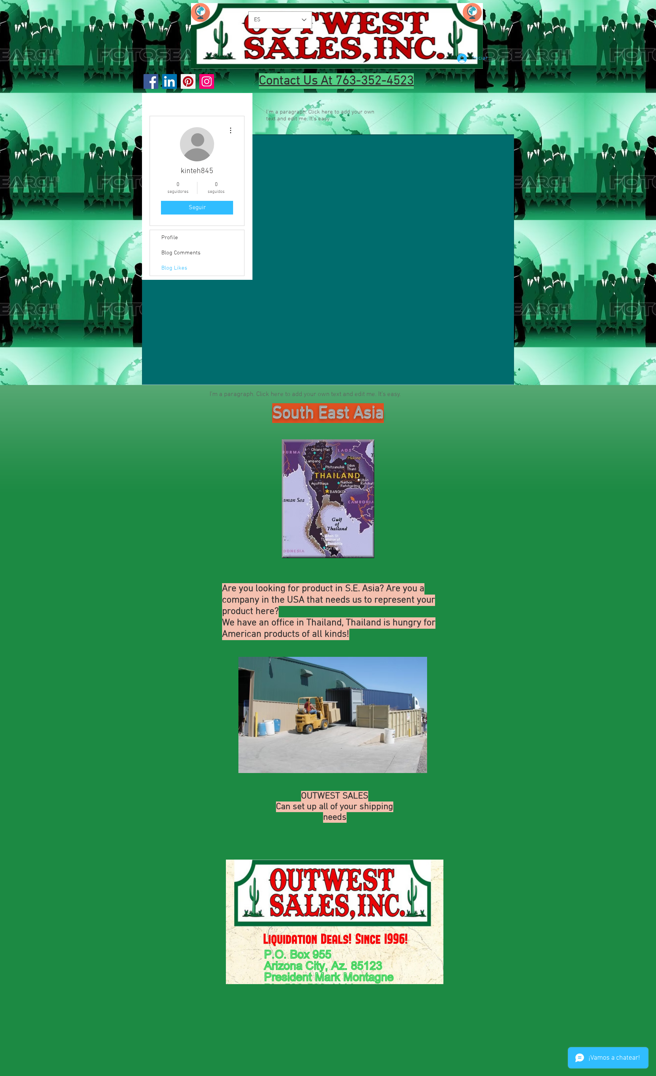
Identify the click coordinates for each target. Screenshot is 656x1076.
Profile (169, 237)
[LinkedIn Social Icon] (169, 81)
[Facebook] (151, 81)
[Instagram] (206, 81)
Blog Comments (180, 252)
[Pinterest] (188, 81)
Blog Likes (174, 268)
